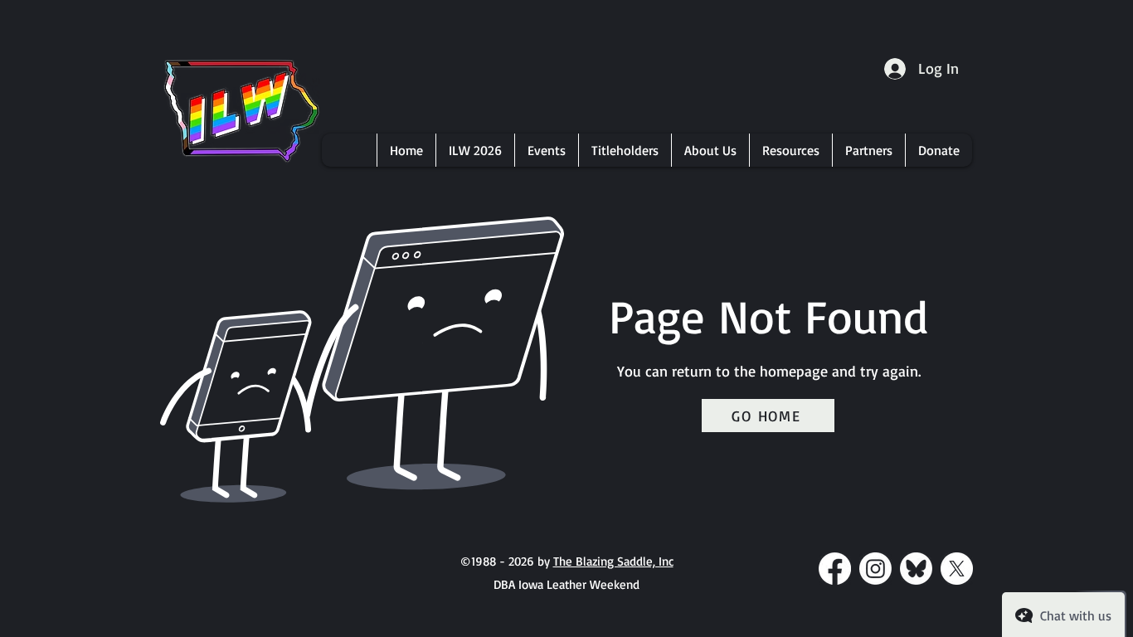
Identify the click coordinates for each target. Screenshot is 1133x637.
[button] (474, 150)
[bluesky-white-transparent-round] (916, 568)
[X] (957, 568)
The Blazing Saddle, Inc (613, 561)
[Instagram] (875, 568)
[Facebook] (835, 568)
